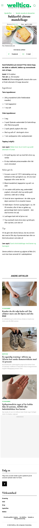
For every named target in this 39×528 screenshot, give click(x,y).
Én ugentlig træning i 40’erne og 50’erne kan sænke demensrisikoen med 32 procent (19, 359)
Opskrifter (8, 13)
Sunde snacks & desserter (25, 13)
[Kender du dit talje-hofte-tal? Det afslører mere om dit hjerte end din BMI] (19, 294)
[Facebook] (4, 483)
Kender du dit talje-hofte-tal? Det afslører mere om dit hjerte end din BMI (17, 313)
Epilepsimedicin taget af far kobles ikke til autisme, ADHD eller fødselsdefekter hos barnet (17, 406)
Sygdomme (6, 308)
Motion (5, 354)
